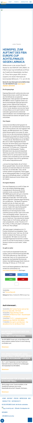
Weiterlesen (5, 347)
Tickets (16, 2)
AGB (29, 398)
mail (23, 279)
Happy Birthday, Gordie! (16, 312)
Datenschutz (16, 401)
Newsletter (24, 2)
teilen (10, 274)
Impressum (23, 398)
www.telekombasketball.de (10, 270)
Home (4, 398)
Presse (16, 398)
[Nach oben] (30, 420)
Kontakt (10, 398)
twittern (24, 274)
